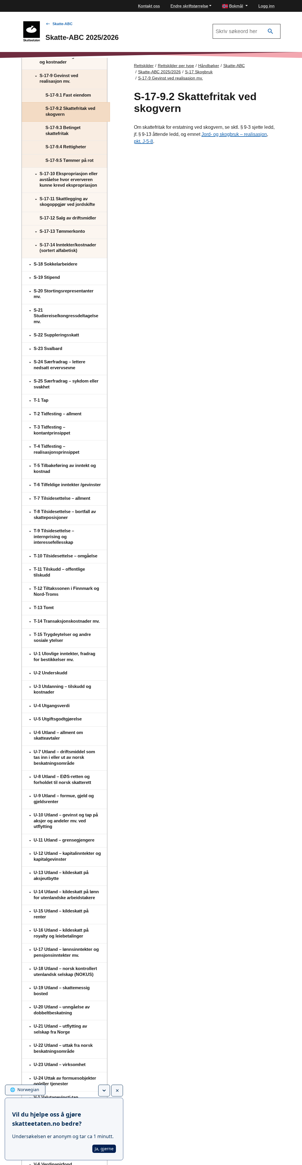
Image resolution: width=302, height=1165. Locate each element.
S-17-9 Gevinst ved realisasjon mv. (170, 78)
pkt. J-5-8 (143, 141)
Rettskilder (144, 65)
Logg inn (266, 6)
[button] (235, 6)
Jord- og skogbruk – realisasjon (234, 134)
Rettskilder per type (176, 65)
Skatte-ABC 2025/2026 (159, 71)
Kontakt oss (149, 6)
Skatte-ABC (62, 24)
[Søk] (270, 31)
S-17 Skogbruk (199, 71)
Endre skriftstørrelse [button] (189, 6)
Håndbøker (208, 65)
